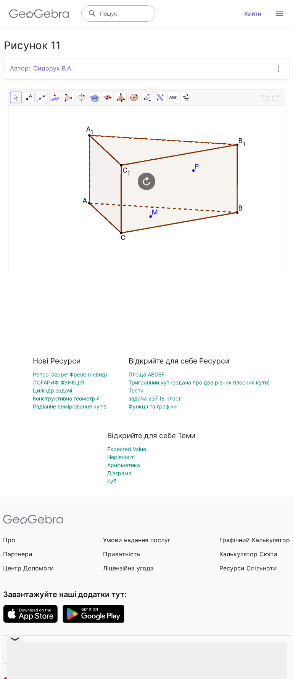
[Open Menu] (279, 13)
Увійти (252, 13)
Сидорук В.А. (53, 68)
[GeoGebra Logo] (39, 13)
